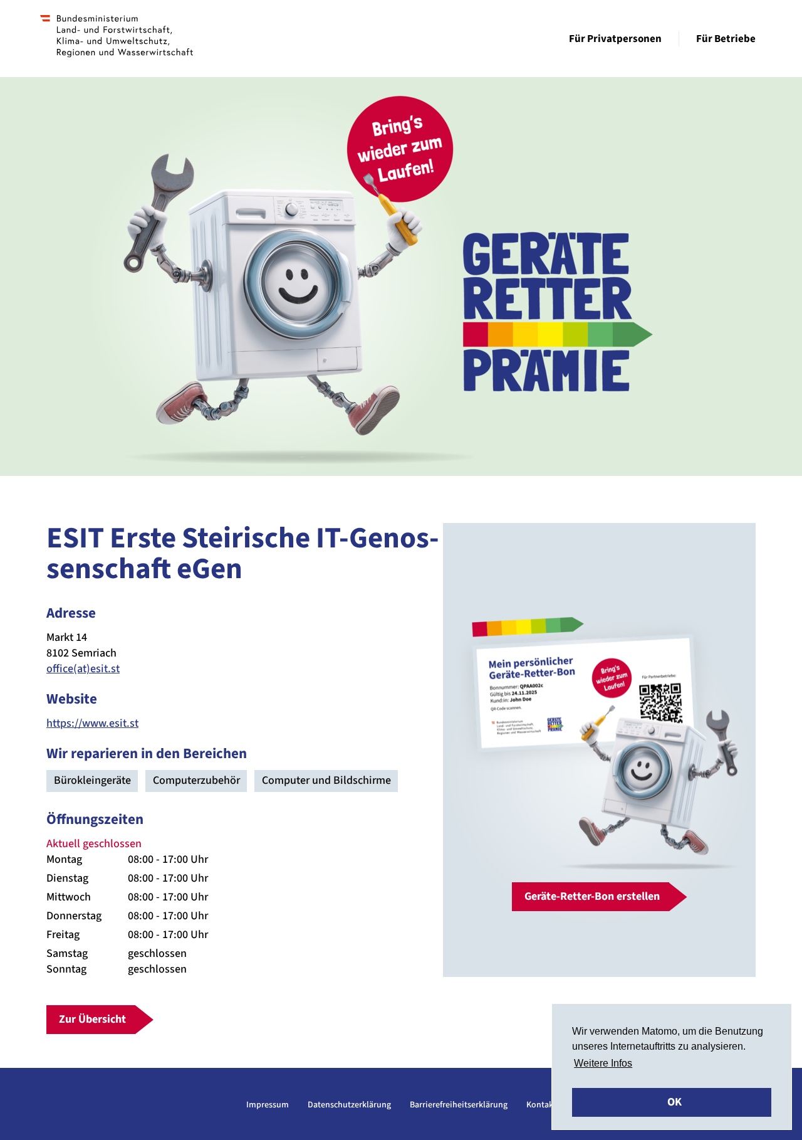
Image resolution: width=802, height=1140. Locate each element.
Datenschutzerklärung (349, 1105)
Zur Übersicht (92, 1019)
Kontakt (541, 1105)
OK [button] (674, 1102)
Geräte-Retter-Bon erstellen (592, 896)
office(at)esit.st (83, 669)
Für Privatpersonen (615, 38)
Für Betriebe (726, 38)
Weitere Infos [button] (603, 1063)
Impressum (267, 1105)
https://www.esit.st (92, 723)
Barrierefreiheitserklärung (459, 1105)
